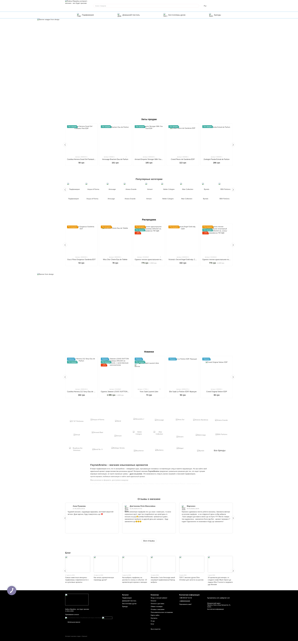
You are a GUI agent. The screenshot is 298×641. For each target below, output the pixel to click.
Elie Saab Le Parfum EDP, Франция (182, 392)
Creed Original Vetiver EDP (216, 392)
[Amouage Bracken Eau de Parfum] (115, 139)
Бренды (217, 15)
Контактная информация (215, 609)
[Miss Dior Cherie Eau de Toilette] (115, 240)
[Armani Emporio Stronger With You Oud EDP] (149, 139)
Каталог (153, 601)
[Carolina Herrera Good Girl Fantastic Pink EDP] (81, 139)
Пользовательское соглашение (162, 612)
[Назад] (65, 145)
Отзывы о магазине (157, 609)
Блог (68, 553)
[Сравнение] (213, 6)
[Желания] (219, 6)
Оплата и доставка (157, 603)
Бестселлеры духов (176, 15)
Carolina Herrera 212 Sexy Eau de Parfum (83, 392)
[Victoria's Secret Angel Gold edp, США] (182, 240)
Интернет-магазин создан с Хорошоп (76, 636)
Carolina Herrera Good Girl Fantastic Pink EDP (85, 159)
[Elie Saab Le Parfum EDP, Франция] (182, 372)
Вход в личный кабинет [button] (159, 598)
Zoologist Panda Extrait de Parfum (217, 159)
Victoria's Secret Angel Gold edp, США (183, 259)
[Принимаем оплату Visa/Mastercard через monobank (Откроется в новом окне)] (83, 618)
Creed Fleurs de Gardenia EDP (183, 159)
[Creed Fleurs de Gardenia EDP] (182, 139)
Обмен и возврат (157, 606)
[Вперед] (233, 145)
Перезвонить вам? (185, 604)
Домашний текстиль (131, 15)
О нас (153, 621)
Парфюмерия (88, 15)
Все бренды (219, 450)
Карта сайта (155, 615)
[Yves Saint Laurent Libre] (149, 372)
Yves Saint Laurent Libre (149, 392)
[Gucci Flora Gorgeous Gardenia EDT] (81, 240)
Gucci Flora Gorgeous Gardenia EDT (81, 259)
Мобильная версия (73, 622)
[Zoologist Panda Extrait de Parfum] (216, 139)
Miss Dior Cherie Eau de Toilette (115, 259)
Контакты (154, 618)
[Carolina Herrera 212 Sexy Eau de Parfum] (81, 372)
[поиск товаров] (197, 6)
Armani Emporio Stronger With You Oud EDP (152, 159)
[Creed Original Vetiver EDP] (216, 372)
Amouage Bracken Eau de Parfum (115, 159)
